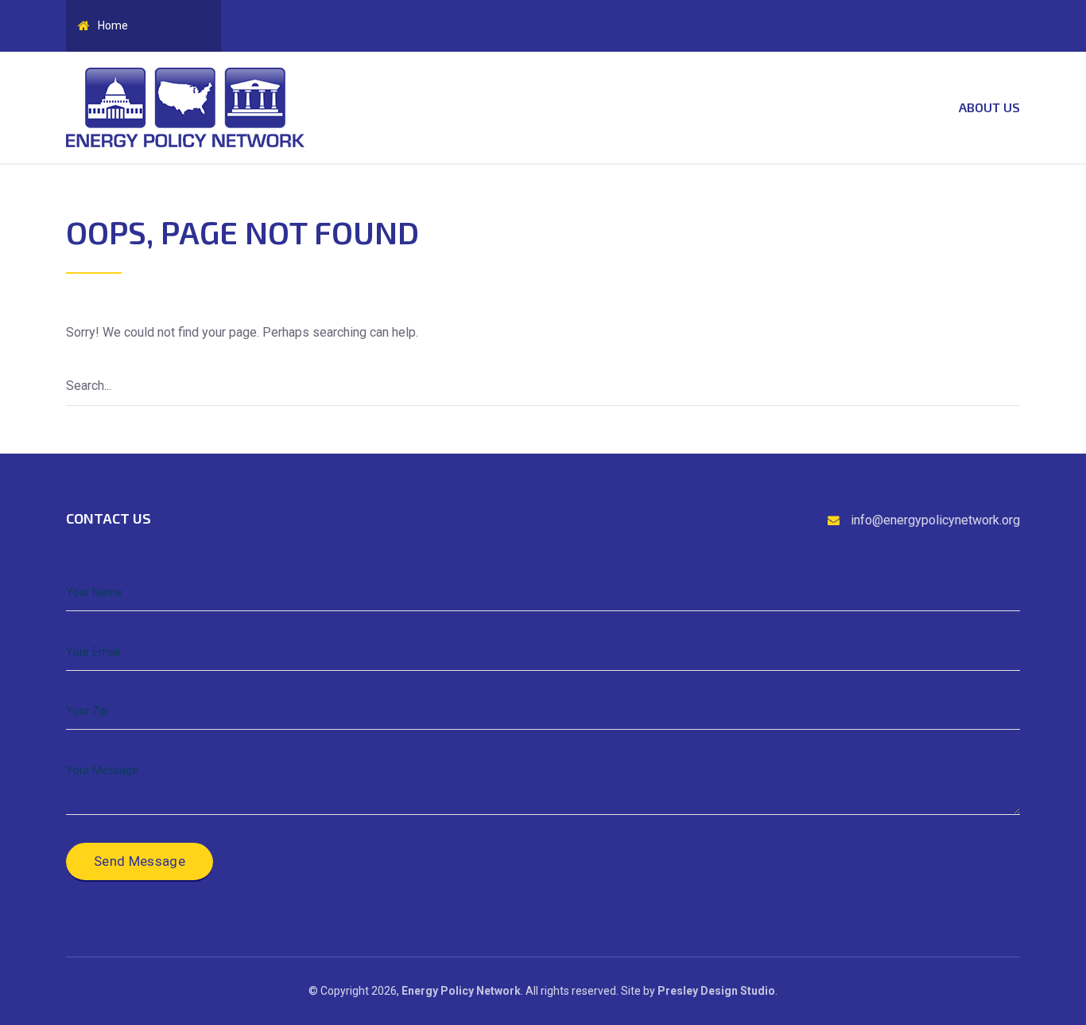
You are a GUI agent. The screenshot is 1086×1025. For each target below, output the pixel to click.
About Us (989, 107)
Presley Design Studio (716, 990)
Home (113, 25)
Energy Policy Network (461, 990)
